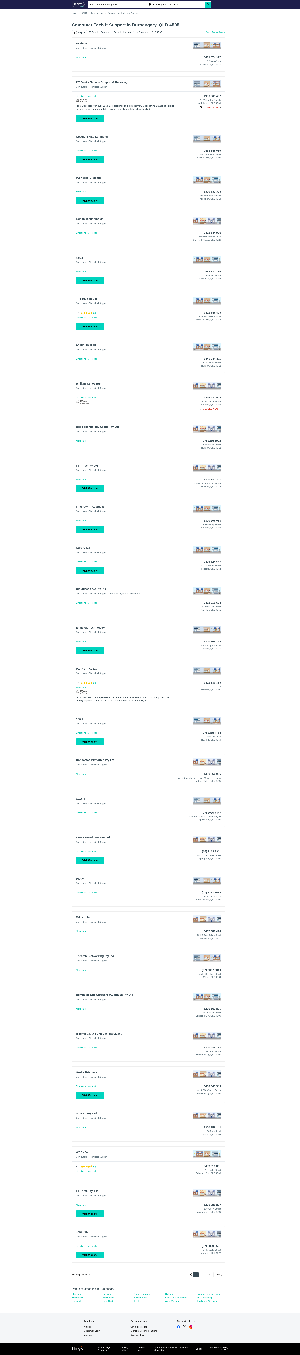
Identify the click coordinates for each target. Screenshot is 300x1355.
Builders (169, 1294)
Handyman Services (206, 1301)
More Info (81, 57)
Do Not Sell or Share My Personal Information (170, 1348)
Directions (81, 96)
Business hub (137, 1335)
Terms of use (142, 1348)
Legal (199, 1349)
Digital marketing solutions (143, 1331)
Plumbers (77, 1294)
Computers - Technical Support (92, 48)
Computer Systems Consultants (125, 593)
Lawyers (107, 1294)
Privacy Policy (124, 1348)
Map (80, 32)
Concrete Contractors (176, 1297)
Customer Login (92, 1331)
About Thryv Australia (104, 1348)
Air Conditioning (204, 1297)
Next (217, 1274)
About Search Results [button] (215, 32)
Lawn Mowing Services (208, 1294)
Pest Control (109, 1301)
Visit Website (90, 118)
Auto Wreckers (172, 1301)
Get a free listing (138, 1326)
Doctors (138, 1301)
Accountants (140, 1297)
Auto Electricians (142, 1294)
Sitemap (88, 1335)
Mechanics (108, 1297)
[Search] (208, 5)
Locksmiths (77, 1301)
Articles (87, 1326)
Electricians (77, 1297)
